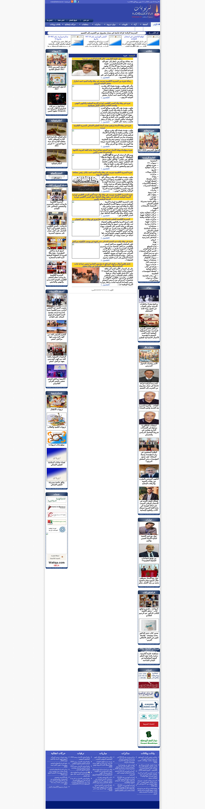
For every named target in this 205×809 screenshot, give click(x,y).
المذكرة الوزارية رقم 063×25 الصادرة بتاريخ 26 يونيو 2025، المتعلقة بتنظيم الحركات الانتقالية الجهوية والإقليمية (125, 779)
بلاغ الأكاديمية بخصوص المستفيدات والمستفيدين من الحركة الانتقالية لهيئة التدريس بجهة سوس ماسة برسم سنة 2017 (58, 780)
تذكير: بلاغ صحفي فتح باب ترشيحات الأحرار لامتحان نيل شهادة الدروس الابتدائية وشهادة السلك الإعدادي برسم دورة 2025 (102, 779)
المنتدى (139, 29)
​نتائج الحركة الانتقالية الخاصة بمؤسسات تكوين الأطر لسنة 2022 (59, 765)
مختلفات (85, 24)
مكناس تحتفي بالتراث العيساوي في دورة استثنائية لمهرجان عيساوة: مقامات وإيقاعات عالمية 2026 (147, 759)
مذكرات (97, 24)
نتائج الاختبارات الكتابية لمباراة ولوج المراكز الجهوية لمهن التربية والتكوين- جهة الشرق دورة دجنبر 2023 (102, 787)
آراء (135, 24)
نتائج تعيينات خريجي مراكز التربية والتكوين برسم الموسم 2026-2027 (111, 33)
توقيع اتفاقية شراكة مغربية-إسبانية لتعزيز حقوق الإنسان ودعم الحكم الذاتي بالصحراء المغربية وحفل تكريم (147, 791)
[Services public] (148, 727)
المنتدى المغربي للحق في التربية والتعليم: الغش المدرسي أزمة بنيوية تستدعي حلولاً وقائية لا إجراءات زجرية (147, 775)
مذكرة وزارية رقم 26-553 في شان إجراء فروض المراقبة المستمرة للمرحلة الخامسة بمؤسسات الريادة (126, 759)
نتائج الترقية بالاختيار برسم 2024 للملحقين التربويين (80, 758)
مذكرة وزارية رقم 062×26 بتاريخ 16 (58, 38)
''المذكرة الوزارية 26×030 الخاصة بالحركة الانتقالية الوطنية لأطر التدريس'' (125, 772)
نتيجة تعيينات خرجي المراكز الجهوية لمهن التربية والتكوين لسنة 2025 (58, 758)
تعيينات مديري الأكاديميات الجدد (58, 787)
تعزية (125, 55)
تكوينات (125, 24)
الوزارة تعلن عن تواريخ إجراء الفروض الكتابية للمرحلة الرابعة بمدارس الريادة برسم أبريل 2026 (125, 766)
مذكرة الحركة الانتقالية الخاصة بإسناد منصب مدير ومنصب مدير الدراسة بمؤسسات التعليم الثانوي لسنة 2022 (57, 772)
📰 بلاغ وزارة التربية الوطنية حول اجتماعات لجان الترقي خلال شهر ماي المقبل (80, 774)
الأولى (155, 24)
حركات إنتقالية (70, 24)
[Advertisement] (88, 11)
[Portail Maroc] (149, 710)
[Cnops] (148, 720)
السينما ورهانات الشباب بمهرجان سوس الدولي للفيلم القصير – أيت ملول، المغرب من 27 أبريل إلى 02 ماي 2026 (147, 783)
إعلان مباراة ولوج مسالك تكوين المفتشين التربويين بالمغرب (103, 758)
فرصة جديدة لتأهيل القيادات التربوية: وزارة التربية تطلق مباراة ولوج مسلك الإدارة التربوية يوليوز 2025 (102, 764)
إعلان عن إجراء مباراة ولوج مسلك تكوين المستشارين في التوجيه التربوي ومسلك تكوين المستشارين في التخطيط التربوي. (102, 772)
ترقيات (146, 29)
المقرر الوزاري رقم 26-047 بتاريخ (96, 38)
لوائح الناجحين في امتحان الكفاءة (134, 38)
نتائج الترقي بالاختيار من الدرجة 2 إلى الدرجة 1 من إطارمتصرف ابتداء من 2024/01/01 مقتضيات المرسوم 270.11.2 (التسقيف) (80, 781)
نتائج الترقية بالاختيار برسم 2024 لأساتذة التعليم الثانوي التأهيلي (80, 762)
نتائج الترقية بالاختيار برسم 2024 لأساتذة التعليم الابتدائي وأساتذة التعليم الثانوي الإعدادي (80, 767)
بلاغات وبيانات (55, 24)
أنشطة (145, 24)
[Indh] (56, 503)
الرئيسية (131, 55)
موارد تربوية (111, 24)
